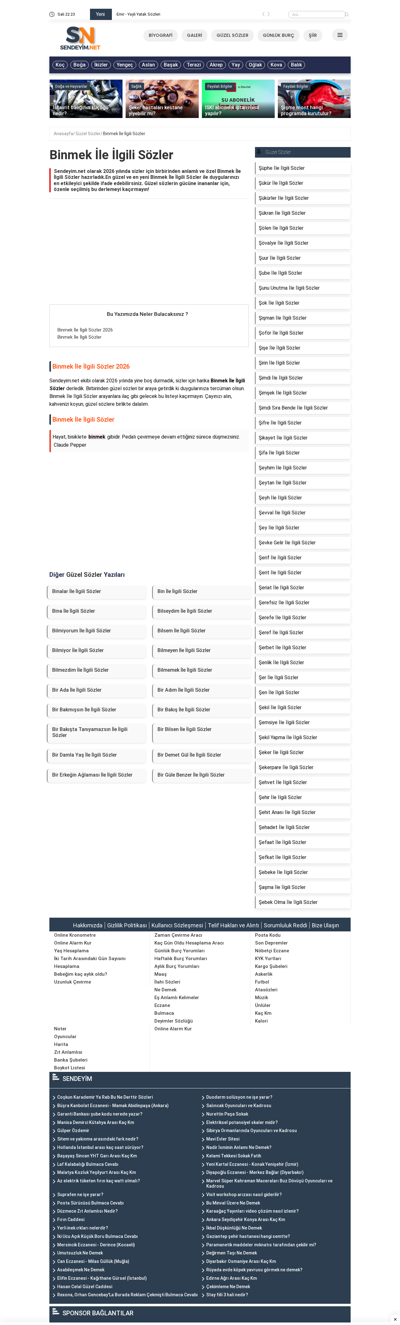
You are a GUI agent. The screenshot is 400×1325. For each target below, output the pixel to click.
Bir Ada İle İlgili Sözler (77, 690)
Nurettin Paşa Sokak (227, 1114)
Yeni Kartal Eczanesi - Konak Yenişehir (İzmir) (252, 1164)
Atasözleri (266, 990)
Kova (276, 65)
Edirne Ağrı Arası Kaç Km (231, 1278)
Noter (60, 1029)
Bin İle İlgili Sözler (178, 591)
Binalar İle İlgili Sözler (76, 591)
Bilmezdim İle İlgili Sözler (80, 670)
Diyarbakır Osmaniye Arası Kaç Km (241, 1261)
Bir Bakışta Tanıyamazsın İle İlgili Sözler (90, 732)
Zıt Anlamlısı (68, 1052)
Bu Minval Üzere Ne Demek (233, 1202)
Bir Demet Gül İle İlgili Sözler (189, 755)
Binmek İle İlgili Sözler (124, 133)
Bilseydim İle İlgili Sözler (185, 611)
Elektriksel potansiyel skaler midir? (242, 1122)
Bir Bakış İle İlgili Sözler (184, 710)
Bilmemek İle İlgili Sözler (185, 670)
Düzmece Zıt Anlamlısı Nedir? (87, 1211)
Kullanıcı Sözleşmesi (177, 925)
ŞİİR (313, 35)
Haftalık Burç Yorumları (180, 958)
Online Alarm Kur (73, 943)
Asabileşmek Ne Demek (80, 1269)
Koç (60, 65)
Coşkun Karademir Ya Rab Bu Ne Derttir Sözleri (105, 1097)
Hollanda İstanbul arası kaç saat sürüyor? (100, 1147)
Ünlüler (263, 1005)
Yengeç (125, 65)
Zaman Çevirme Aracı (178, 935)
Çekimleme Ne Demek (228, 1286)
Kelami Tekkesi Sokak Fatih (233, 1155)
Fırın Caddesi (70, 1219)
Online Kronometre (75, 935)
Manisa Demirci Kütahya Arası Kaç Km (95, 1122)
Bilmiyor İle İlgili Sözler (78, 650)
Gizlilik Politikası (127, 925)
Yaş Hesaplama (71, 951)
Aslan (148, 65)
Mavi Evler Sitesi (222, 1138)
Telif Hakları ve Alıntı (233, 925)
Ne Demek (165, 990)
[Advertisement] (149, 258)
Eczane (162, 1005)
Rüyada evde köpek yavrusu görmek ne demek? (254, 1269)
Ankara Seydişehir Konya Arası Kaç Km (245, 1219)
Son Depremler (271, 943)
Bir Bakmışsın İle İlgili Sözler (84, 710)
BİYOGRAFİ (160, 35)
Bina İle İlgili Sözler (73, 611)
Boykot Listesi (69, 1068)
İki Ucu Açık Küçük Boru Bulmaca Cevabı (97, 1236)
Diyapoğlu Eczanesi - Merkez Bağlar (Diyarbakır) (255, 1172)
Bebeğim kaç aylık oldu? (80, 974)
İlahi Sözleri (167, 982)
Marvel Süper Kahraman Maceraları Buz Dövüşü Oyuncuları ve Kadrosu (269, 1183)
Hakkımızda (87, 925)
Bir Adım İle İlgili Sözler (184, 690)
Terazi (194, 65)
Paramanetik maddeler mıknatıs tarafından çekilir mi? (261, 1244)
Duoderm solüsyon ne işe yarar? (239, 1097)
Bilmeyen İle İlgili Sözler (184, 650)
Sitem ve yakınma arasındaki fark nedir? (97, 1138)
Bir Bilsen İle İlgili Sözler (185, 729)
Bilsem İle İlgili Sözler (182, 631)
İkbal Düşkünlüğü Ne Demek (234, 1227)
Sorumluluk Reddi (285, 925)
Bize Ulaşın (325, 925)
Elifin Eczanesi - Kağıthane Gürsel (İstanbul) (102, 1278)
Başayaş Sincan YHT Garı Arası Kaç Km (97, 1155)
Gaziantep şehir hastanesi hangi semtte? (248, 1236)
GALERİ (194, 35)
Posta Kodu (268, 935)
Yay (236, 65)
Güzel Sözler (88, 133)
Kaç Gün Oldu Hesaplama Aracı (189, 943)
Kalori (261, 1021)
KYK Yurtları (268, 958)
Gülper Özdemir (73, 1130)
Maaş (160, 974)
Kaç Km (263, 1013)
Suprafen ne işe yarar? (80, 1194)
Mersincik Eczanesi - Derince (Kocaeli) (96, 1244)
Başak (171, 65)
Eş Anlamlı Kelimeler (176, 997)
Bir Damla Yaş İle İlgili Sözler (84, 755)
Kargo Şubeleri (271, 966)
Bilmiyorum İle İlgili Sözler (81, 631)
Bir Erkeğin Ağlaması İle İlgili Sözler (92, 775)
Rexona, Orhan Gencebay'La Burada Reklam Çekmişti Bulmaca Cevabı (127, 1294)
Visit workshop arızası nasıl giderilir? (244, 1194)
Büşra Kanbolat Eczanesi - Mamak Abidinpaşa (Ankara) (113, 1105)
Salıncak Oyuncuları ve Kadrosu (238, 1105)
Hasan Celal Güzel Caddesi (84, 1286)
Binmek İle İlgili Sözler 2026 (85, 330)
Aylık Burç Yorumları (176, 966)
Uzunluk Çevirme (72, 982)
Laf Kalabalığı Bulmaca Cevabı (87, 1164)
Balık (296, 65)
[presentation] (263, 15)
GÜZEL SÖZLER (232, 35)
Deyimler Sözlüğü (173, 1021)
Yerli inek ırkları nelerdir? (82, 1227)
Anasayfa (63, 133)
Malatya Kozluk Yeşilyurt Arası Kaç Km (96, 1172)
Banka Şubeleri (71, 1060)
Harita (61, 1044)
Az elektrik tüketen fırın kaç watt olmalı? (98, 1180)
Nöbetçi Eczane (272, 951)
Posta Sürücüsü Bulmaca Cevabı (90, 1202)
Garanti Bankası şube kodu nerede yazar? (99, 1114)
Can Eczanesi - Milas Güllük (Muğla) (93, 1261)
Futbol (262, 982)
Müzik (261, 997)
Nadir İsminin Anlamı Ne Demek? (239, 1147)
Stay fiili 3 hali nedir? (227, 1294)
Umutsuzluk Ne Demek (80, 1252)
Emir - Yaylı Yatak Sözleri (138, 14)
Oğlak (255, 65)
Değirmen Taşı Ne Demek (231, 1252)
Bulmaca (164, 1013)
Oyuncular (65, 1036)
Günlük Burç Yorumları (179, 951)
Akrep (216, 65)
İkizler (101, 65)
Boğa (79, 65)
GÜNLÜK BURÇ (278, 35)
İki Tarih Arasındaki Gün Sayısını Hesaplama (90, 962)
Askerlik (263, 974)
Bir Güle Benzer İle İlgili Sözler (191, 775)
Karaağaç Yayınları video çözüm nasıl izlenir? (252, 1211)
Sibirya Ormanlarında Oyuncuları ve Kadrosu (251, 1130)
